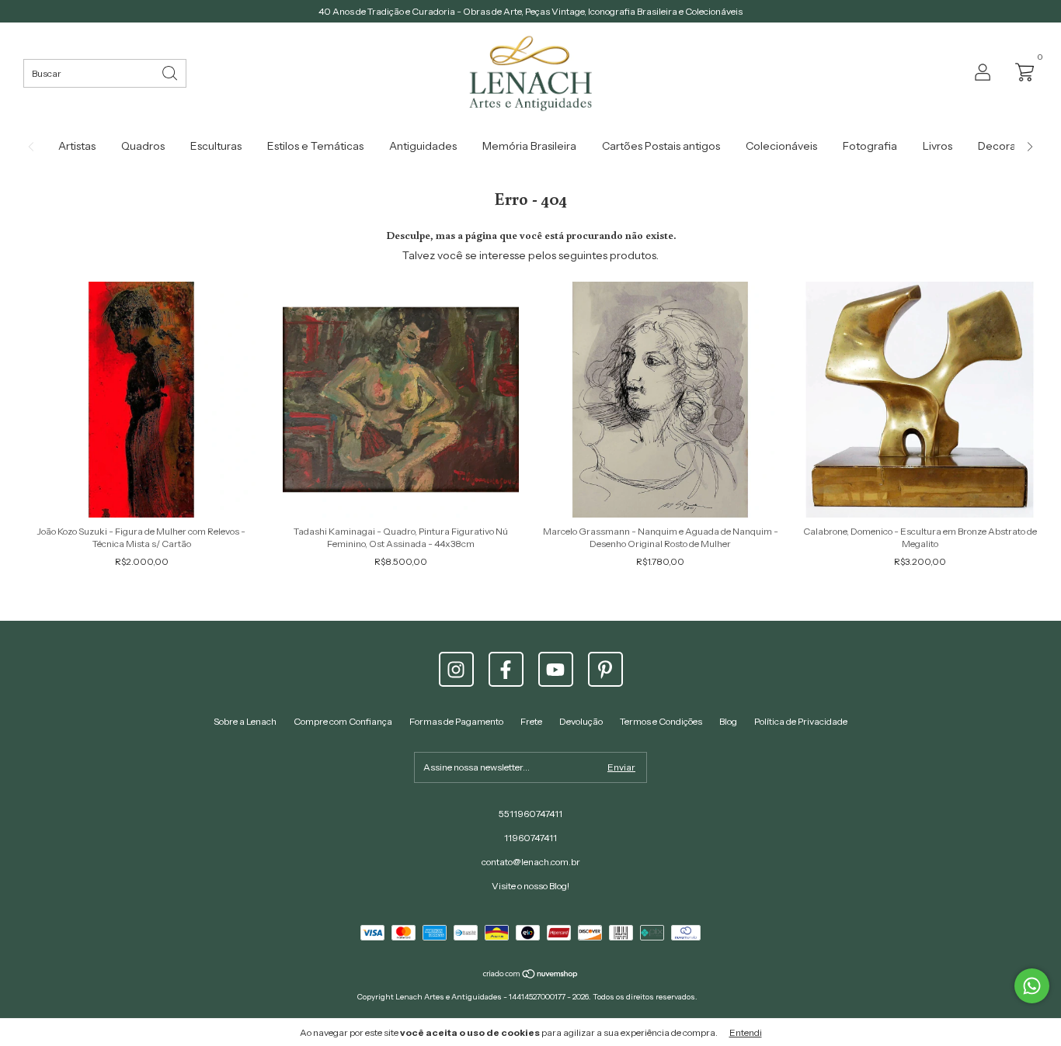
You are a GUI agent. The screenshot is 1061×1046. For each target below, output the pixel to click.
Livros (937, 146)
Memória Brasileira (529, 146)
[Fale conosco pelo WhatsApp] (1031, 985)
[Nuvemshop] (530, 975)
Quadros (143, 146)
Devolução (581, 721)
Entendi (745, 1032)
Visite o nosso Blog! (530, 886)
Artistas (77, 146)
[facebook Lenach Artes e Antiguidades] (506, 669)
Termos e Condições (661, 721)
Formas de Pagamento (456, 721)
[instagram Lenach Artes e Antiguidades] (456, 669)
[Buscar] (170, 72)
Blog (728, 721)
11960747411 (530, 837)
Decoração (1006, 146)
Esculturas (216, 146)
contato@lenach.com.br (531, 862)
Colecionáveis (781, 146)
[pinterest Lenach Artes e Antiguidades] (605, 669)
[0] (1021, 71)
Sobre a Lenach (245, 721)
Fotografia (870, 146)
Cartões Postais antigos (661, 146)
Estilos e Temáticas (315, 146)
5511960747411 (530, 813)
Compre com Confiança (343, 721)
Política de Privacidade (800, 721)
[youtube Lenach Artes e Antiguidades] (555, 669)
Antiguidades (423, 146)
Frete (531, 721)
